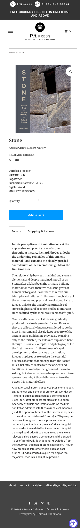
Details (17, 231)
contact (24, 485)
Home (12, 52)
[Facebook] (29, 504)
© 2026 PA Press (20, 509)
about (12, 485)
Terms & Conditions (49, 514)
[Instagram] (48, 504)
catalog (37, 485)
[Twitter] (35, 504)
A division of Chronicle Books (50, 509)
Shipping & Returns (41, 231)
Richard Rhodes (22, 154)
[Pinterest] (41, 504)
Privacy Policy (27, 514)
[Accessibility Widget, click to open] (73, 523)
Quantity (14, 201)
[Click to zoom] (70, 71)
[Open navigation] (15, 31)
